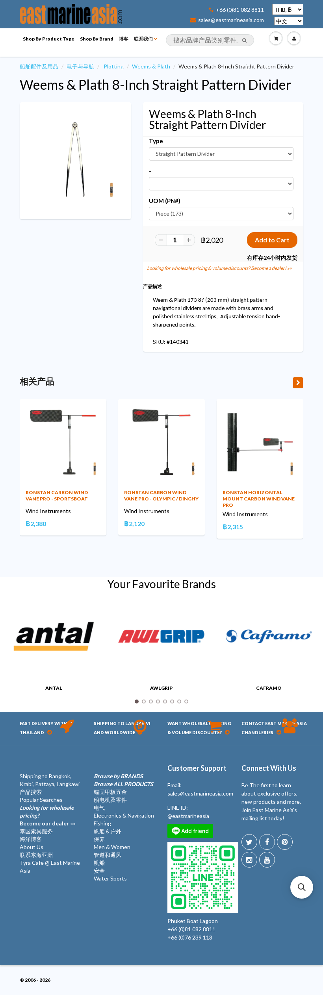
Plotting (114, 66)
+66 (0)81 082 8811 (240, 10)
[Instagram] (249, 860)
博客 (123, 39)
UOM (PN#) (164, 200)
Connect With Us (268, 768)
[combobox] (210, 40)
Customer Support (196, 768)
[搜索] (244, 40)
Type (156, 140)
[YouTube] (267, 860)
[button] (301, 887)
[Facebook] (267, 842)
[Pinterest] (285, 842)
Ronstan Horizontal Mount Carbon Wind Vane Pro (259, 498)
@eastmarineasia (188, 815)
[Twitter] (249, 842)
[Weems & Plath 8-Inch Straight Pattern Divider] (75, 160)
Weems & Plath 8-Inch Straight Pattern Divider (155, 84)
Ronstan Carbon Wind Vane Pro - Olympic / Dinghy (161, 495)
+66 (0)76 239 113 (189, 937)
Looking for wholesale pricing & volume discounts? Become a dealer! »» (219, 268)
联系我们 (143, 39)
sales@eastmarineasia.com (231, 20)
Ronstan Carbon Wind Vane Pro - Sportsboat (57, 495)
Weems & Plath (151, 66)
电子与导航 (80, 66)
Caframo (211, 688)
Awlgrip (103, 688)
